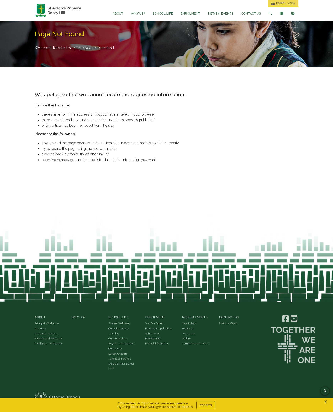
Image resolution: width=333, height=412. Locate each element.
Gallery (186, 338)
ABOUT (118, 13)
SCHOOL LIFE (163, 13)
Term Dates (189, 333)
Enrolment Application (158, 328)
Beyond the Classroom (121, 343)
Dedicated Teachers (46, 333)
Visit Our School (154, 323)
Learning (113, 333)
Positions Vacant (228, 323)
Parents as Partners (119, 358)
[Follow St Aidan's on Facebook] (286, 318)
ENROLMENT (190, 13)
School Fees (152, 333)
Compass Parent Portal (195, 343)
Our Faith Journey (118, 328)
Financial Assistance (157, 343)
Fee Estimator (153, 338)
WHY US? (138, 13)
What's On (188, 328)
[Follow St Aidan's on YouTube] (294, 318)
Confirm (206, 405)
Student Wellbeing (119, 323)
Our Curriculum (117, 338)
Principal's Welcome (47, 323)
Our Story (40, 328)
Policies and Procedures (48, 343)
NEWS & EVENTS (220, 13)
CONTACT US (251, 13)
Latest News (189, 323)
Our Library (115, 348)
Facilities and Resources (48, 338)
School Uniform (117, 353)
